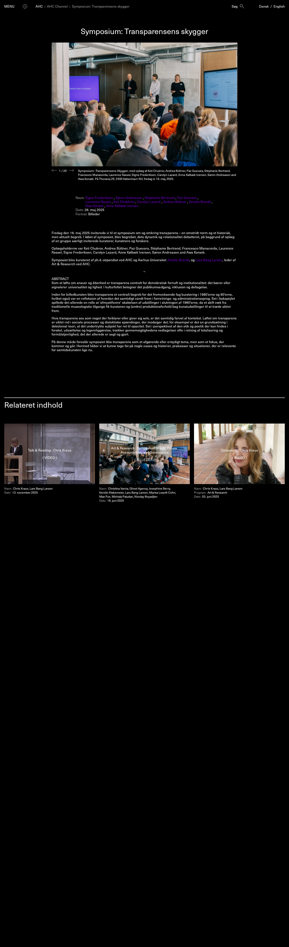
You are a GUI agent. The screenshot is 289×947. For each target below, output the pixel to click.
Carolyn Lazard (148, 201)
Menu (9, 6)
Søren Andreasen (129, 197)
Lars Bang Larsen (208, 259)
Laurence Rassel (98, 201)
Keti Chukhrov (124, 201)
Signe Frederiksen (99, 197)
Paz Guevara (187, 197)
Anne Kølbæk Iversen (122, 205)
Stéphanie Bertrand (159, 197)
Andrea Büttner (174, 201)
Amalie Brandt (200, 201)
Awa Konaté (94, 205)
